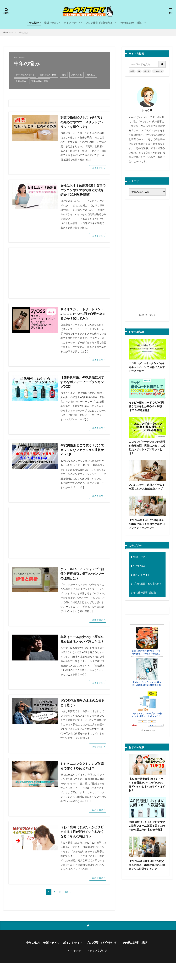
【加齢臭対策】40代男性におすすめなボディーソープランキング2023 (82, 381)
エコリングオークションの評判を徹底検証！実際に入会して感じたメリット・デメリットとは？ (147, 447)
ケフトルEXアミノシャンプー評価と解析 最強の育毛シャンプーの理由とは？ (82, 573)
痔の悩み (91, 74)
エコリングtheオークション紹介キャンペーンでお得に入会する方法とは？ (147, 367)
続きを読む (97, 168)
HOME (9, 32)
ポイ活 (146, 71)
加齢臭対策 (76, 74)
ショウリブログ (98, 950)
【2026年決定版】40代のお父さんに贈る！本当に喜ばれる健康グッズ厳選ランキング (147, 864)
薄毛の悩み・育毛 (39, 81)
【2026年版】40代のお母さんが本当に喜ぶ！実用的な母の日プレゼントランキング (147, 523)
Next (67, 892)
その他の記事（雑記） (132, 22)
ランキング (158, 71)
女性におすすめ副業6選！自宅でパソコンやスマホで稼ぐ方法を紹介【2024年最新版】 (83, 189)
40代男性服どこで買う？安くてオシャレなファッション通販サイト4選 (82, 449)
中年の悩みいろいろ (25, 74)
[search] (162, 64)
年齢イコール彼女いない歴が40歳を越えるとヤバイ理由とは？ (82, 639)
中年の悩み (33, 22)
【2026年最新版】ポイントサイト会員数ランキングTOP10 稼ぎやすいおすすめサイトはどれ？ (147, 784)
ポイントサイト (72, 22)
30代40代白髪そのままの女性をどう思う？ (82, 702)
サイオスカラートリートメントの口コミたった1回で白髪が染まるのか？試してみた (83, 313)
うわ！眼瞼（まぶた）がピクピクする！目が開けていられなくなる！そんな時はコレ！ (82, 831)
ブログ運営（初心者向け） (100, 22)
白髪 (132, 71)
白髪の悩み (21, 81)
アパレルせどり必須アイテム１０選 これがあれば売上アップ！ (147, 486)
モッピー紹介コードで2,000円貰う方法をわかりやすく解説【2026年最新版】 (146, 406)
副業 (64, 74)
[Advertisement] (59, 273)
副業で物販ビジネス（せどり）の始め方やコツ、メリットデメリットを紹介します (82, 122)
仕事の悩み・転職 (48, 74)
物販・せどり (51, 22)
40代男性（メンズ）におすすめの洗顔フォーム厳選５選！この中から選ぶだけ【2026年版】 (147, 825)
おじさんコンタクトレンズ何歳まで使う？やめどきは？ (82, 766)
